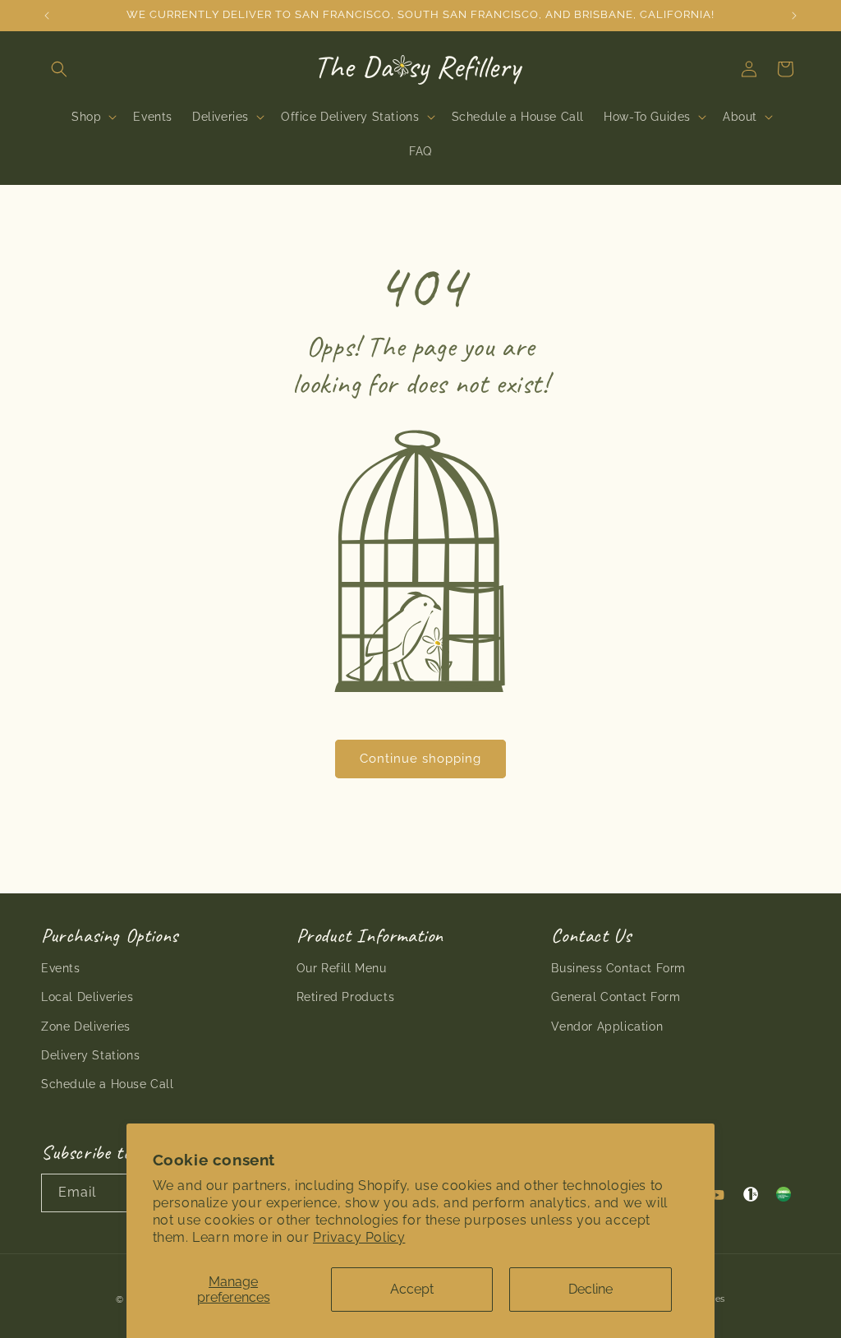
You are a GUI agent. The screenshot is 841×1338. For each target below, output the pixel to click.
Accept (412, 1289)
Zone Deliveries (86, 1026)
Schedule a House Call (107, 1084)
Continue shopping (420, 758)
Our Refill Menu (341, 968)
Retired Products (345, 997)
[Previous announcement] (47, 15)
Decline (590, 1289)
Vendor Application (607, 1026)
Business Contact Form (618, 968)
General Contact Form (615, 997)
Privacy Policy (359, 1237)
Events (60, 968)
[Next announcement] (794, 15)
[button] (59, 69)
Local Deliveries (87, 997)
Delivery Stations (90, 1055)
